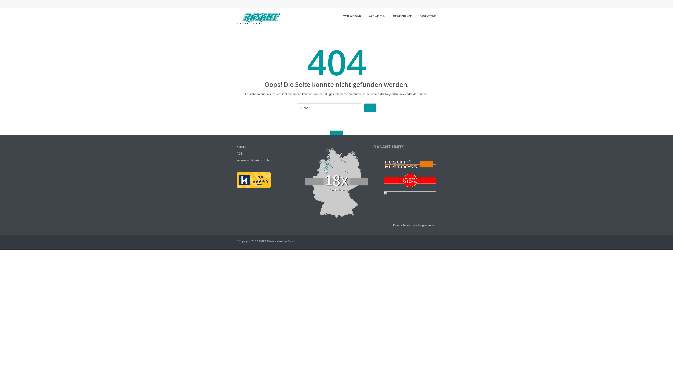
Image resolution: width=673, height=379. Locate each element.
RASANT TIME (428, 16)
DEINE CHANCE (402, 16)
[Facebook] (429, 4)
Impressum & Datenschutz (253, 160)
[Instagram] (434, 4)
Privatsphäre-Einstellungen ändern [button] (414, 225)
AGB (240, 153)
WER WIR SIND (352, 16)
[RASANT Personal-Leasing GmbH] (259, 18)
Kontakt (241, 146)
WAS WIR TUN (377, 16)
